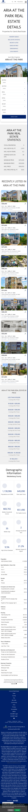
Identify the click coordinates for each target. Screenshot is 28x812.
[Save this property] (25, 192)
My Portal (20, 1)
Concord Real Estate (14, 691)
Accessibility (14, 709)
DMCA (14, 711)
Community (14, 702)
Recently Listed (14, 42)
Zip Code (14, 700)
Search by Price (14, 45)
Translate (24, 803)
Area (14, 704)
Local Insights (14, 51)
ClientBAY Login (14, 714)
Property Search (14, 37)
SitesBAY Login (14, 716)
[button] (26, 2)
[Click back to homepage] (3, 1)
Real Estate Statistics (14, 39)
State (14, 693)
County (14, 695)
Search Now (14, 116)
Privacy (14, 707)
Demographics (14, 48)
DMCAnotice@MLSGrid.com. (14, 762)
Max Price (4, 86)
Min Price (4, 80)
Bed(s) (3, 91)
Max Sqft (4, 109)
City (14, 698)
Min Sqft (4, 103)
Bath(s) (3, 97)
